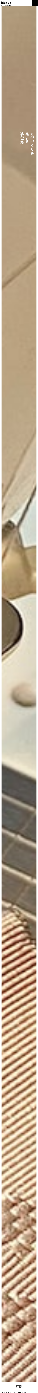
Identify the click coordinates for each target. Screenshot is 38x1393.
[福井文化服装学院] (9, 3)
